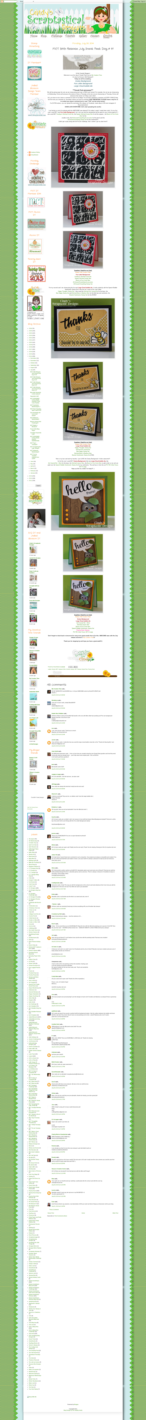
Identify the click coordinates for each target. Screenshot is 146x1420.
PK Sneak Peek (33, 1201)
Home (83, 1213)
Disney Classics (33, 932)
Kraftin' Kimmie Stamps (35, 1050)
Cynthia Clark (55, 1024)
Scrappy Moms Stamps (35, 1248)
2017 (30, 349)
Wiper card (32, 1383)
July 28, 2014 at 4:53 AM (58, 708)
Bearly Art (31, 854)
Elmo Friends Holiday (34, 941)
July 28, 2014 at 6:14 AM (58, 723)
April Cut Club (32, 845)
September (33, 365)
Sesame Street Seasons (33, 1254)
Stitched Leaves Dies (78, 463)
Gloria (53, 845)
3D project (31, 839)
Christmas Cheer (33, 908)
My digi (31, 1157)
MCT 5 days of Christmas (33, 1078)
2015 (30, 354)
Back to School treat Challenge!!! (35, 422)
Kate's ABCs (32, 1048)
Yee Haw (31, 1387)
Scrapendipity (33, 665)
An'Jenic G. (55, 946)
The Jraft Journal (33, 1352)
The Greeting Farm (34, 1350)
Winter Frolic (32, 1379)
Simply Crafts (32, 1263)
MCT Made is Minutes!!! (33, 426)
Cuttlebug (31, 928)
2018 (30, 347)
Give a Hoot (32, 980)
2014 (30, 356)
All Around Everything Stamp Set (77, 119)
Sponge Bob (32, 1275)
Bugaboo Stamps (33, 866)
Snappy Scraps (33, 637)
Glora (53, 868)
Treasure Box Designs (35, 1364)
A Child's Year (32, 843)
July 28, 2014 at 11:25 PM (58, 1185)
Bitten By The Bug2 (34, 862)
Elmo (30, 939)
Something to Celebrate (32, 1270)
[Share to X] (73, 667)
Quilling (31, 1227)
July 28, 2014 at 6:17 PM (58, 1099)
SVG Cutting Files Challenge (33, 1330)
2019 (30, 344)
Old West (31, 1169)
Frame (30, 971)
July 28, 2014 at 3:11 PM (58, 1005)
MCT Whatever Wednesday (33, 1135)
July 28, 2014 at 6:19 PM (58, 1114)
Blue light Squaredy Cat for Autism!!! (35, 393)
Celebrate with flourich (35, 902)
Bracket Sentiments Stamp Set (78, 295)
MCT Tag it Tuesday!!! (33, 443)
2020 (30, 342)
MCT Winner (32, 1142)
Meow (30, 1146)
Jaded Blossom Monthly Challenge (34, 1023)
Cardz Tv (31, 886)
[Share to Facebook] (75, 667)
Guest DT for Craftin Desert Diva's (34, 985)
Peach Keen (32, 1185)
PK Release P (32, 1203)
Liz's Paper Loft (33, 718)
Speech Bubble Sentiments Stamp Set (67, 465)
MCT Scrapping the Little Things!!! (35, 447)
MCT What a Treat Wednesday (34, 1132)
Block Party (32, 864)
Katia (53, 894)
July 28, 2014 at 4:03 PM (58, 1056)
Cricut (30, 924)
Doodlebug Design (34, 934)
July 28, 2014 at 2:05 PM (58, 989)
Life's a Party (32, 1060)
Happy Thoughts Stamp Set (66, 291)
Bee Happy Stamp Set (62, 293)
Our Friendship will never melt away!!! (35, 414)
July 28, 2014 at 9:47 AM (58, 839)
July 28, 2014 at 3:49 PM (58, 1030)
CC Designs (32, 888)
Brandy (54, 1157)
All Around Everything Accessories (82, 118)
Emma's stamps (70, 669)
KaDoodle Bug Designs (33, 1043)
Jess (53, 1104)
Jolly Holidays (32, 1037)
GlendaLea (55, 700)
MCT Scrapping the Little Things (34, 1104)
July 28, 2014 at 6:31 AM (58, 734)
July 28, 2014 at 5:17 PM (58, 1066)
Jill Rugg (54, 784)
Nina (53, 1178)
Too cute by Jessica (34, 1362)
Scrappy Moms (33, 1246)
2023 (30, 335)
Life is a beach (33, 1058)
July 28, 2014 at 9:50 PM (58, 1152)
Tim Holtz (31, 1358)
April (31, 466)
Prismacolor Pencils (34, 1224)
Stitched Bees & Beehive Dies (80, 293)
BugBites (32, 613)
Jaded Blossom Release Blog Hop (34, 1028)
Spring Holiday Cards (34, 1277)
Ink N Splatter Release (35, 1011)
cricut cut (31, 926)
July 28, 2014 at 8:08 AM (58, 779)
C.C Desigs (32, 870)
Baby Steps (32, 852)
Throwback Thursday (34, 1354)
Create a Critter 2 (33, 922)
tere (53, 728)
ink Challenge (32, 1004)
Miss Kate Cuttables (34, 1152)
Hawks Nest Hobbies (57, 713)
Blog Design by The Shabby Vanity (73, 1410)
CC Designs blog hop (34, 890)
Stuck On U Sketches (34, 1312)
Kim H (53, 923)
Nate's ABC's (32, 1167)
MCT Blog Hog (33, 1081)
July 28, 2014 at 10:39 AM (59, 908)
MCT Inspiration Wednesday (33, 1094)
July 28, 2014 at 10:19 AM (59, 877)
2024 (30, 333)
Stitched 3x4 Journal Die (91, 291)
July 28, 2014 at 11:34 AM (58, 918)
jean (53, 764)
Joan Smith (55, 751)
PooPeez (31, 1213)
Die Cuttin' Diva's (33, 930)
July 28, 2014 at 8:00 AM (58, 769)
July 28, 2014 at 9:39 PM (58, 1140)
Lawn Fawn (32, 1054)
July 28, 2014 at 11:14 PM (58, 1173)
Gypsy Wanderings (34, 988)
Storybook (31, 1307)
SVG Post (31, 1333)
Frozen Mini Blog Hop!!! (34, 429)
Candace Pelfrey (35, 152)
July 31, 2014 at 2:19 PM (58, 1206)
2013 (30, 476)
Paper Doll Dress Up (34, 1178)
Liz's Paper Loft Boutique (33, 1066)
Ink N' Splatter (32, 1015)
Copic (30, 912)
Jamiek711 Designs (35, 558)
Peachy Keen (91, 669)
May (31, 464)
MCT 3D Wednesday (34, 1074)
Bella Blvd (31, 858)
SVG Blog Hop (33, 1322)
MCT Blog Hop (33, 1083)
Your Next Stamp (33, 1389)
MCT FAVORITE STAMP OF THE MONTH (33, 1090)
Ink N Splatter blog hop (35, 1008)
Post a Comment (54, 1209)
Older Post (115, 1213)
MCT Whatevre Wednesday (33, 1139)
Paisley (31, 1176)
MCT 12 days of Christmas (33, 1071)
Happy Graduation (34, 994)
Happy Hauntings (33, 996)
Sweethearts (32, 1341)
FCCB (30, 961)
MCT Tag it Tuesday (34, 1117)
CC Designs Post (33, 897)
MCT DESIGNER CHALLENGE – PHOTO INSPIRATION (35, 438)
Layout (30, 1056)
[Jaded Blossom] (36, 116)
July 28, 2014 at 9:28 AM (58, 828)
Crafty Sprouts (32, 918)
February (33, 470)
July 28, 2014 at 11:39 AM (58, 941)
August (32, 367)
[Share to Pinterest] (77, 667)
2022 (30, 337)
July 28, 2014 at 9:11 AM (58, 802)
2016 (30, 351)
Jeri (53, 935)
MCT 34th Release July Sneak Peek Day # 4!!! (35, 373)
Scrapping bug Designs (33, 1239)
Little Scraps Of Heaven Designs (33, 1062)
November (33, 360)
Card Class (32, 884)
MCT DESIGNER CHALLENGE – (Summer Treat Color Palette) (35, 401)
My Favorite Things (34, 1159)
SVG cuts (31, 1324)
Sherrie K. (54, 794)
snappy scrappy (56, 774)
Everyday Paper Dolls (35, 956)
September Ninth (34, 691)
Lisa (53, 994)
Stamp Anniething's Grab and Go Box (34, 1291)
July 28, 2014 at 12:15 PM (59, 956)
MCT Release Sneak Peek (81, 669)
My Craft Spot (32, 1155)
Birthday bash (32, 860)
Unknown (54, 1052)
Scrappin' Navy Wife (35, 731)
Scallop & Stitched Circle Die (65, 114)
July (31, 370)
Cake (30, 878)
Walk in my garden (34, 1369)
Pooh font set (32, 1211)
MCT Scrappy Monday (35, 1107)
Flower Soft (32, 963)
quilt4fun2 (54, 1011)
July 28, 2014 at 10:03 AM (59, 862)
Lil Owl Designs (33, 744)
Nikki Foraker (55, 1062)
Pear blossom (32, 1199)
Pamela (54, 1146)
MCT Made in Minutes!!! (32, 1097)
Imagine (31, 1000)
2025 (30, 331)
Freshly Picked (33, 975)
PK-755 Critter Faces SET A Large (83, 632)
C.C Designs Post (33, 868)
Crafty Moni (55, 976)
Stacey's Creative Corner (59, 1169)
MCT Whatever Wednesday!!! (34, 418)
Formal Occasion (33, 965)
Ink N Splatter (32, 1006)
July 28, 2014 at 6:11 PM (58, 1088)
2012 (30, 478)
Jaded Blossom (33, 1017)
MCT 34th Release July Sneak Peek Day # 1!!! (35, 389)
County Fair (32, 916)
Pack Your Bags (33, 1174)
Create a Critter (33, 920)
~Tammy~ (54, 904)
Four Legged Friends (34, 967)
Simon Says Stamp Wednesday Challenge (35, 1257)
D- (52, 1035)
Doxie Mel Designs (34, 600)
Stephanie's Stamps (34, 1303)
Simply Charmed (33, 1261)
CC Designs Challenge (32, 894)
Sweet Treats (32, 1339)
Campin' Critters (33, 880)
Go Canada (32, 982)
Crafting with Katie (34, 704)
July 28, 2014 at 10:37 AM (59, 898)
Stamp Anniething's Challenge (34, 1288)
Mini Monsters (32, 1150)
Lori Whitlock (32, 1069)
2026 (30, 328)
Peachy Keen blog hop (35, 1192)
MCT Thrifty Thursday (34, 1124)
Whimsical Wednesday (35, 1375)
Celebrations (32, 906)
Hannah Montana (33, 992)
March (32, 468)
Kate (53, 1201)
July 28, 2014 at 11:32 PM (58, 1196)
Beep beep (32, 856)
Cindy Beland (34, 155)
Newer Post (51, 1213)
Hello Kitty (31, 998)
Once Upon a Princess (35, 1171)
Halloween (32, 990)
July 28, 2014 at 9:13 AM (58, 811)
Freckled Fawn (33, 973)
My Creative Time (97, 75)
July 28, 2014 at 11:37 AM (58, 930)
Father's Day (32, 959)
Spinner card (32, 1273)
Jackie (53, 740)
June (31, 461)
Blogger (76, 1404)
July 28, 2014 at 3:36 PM (58, 1019)
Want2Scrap (32, 1371)
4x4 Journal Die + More (55, 463)
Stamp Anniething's (34, 1280)
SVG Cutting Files (33, 1326)
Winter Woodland (33, 1381)
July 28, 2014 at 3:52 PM (58, 1047)
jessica (54, 833)
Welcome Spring (33, 1373)
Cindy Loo (31, 910)
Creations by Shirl (57, 914)
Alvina (53, 1093)
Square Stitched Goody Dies (84, 114)
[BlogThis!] (71, 667)
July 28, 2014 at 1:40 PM (58, 971)
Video (30, 1367)
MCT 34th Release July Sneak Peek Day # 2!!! (35, 383)
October (32, 363)
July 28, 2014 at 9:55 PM (58, 1163)
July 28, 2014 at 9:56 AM (58, 849)
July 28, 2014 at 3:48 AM (58, 695)
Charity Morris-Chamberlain (60, 1134)
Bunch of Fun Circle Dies (83, 280)
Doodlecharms (33, 937)
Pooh (30, 1209)
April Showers (32, 847)
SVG (30, 1315)
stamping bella (33, 1301)
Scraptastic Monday (34, 1251)
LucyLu (54, 1190)
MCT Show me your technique (34, 1111)
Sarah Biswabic (56, 1072)
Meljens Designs (33, 1144)
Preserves (31, 1215)
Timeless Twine (33, 1360)
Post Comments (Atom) (61, 1216)
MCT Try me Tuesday (34, 1128)
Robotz (31, 1233)
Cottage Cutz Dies (34, 914)
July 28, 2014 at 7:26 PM (58, 1129)
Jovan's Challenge (34, 1039)
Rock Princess (33, 1235)
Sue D (53, 1081)
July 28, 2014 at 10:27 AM (59, 889)
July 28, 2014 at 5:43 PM (58, 1076)
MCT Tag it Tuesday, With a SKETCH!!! (35, 409)
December (33, 358)
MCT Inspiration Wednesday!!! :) (35, 405)
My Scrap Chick (33, 1163)
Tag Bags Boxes (33, 1343)
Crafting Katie (55, 883)
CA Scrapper (55, 1119)
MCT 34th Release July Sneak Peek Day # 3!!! (35, 378)
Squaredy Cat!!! (34, 396)
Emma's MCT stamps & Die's (59, 669)
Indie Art (31, 1002)
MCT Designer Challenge (33, 1086)
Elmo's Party (32, 945)
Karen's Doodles (33, 1046)
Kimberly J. (55, 807)
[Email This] (69, 667)
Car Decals (32, 882)
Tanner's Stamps (33, 1345)
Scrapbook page (33, 1237)
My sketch (31, 1165)
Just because (32, 1041)
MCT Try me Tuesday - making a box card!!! (34, 456)
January (32, 473)
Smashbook (32, 1267)
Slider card (32, 1266)
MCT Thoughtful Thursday (33, 1122)
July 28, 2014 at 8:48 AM (58, 788)
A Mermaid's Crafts (57, 1003)
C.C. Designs (32, 872)
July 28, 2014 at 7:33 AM (58, 759)
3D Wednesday (33, 841)
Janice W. (54, 855)
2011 (30, 480)
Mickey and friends (34, 1148)
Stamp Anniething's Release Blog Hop (34, 1298)
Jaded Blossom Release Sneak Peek (34, 1032)
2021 (30, 340)
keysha (54, 817)
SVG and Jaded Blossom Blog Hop (34, 1318)
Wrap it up (31, 1385)
